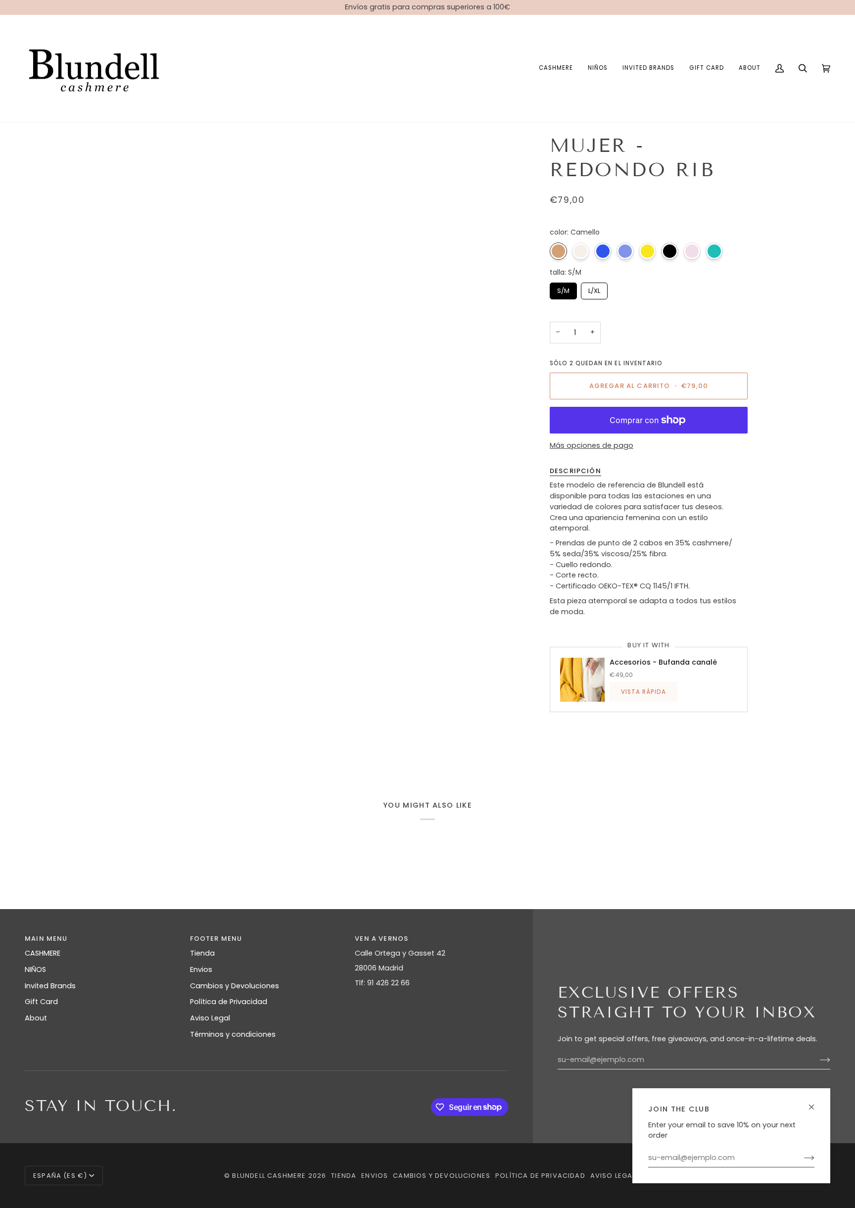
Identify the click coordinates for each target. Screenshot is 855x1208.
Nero (669, 251)
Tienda (202, 953)
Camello (558, 251)
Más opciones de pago (591, 446)
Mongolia (714, 251)
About (36, 1018)
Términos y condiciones (233, 1034)
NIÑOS (35, 969)
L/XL (594, 289)
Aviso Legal (210, 1018)
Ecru (580, 251)
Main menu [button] (46, 938)
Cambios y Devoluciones (234, 986)
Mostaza (647, 251)
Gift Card (41, 1002)
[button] (555, 68)
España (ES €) (60, 1175)
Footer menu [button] (216, 938)
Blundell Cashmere (269, 1175)
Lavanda (625, 251)
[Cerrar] (815, 1102)
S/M (563, 289)
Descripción (575, 471)
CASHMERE (42, 953)
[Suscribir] (801, 1158)
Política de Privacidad (228, 1002)
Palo (692, 251)
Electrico (603, 251)
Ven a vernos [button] (381, 938)
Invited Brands (50, 986)
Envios (201, 969)
